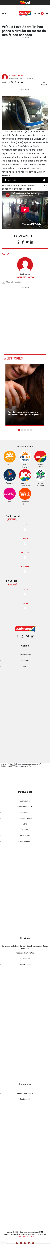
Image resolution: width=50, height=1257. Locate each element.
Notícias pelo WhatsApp (25, 953)
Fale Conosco (25, 836)
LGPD (25, 824)
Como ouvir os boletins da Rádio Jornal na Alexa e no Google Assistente (25, 947)
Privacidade (25, 812)
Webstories (13, 358)
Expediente (25, 830)
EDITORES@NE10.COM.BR (25, 1237)
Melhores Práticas (25, 818)
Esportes (25, 666)
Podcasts (25, 660)
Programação (25, 959)
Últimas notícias (25, 655)
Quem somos (25, 801)
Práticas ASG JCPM (25, 807)
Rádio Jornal (25, 1099)
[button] (19, 430)
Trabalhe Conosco (25, 841)
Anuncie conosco (25, 964)
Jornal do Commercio (25, 1093)
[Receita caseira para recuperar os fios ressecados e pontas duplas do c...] (24, 395)
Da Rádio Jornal (16, 75)
